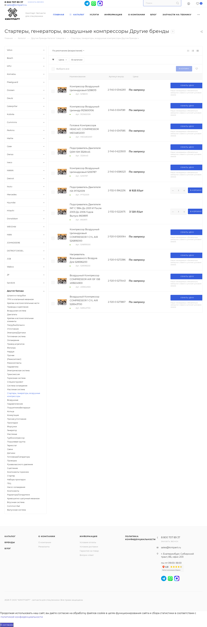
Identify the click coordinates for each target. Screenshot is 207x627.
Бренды (10, 542)
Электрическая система (18, 370)
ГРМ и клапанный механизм (20, 299)
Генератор (12, 430)
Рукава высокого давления (20, 464)
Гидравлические (15, 404)
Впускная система (15, 502)
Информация (88, 536)
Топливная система (16, 336)
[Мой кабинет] (188, 4)
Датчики (11, 453)
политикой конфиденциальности (22, 616)
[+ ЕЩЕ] (198, 14)
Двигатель (12, 314)
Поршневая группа (16, 442)
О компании (46, 536)
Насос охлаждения (16, 487)
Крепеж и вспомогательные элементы (20, 319)
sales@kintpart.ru (17, 4)
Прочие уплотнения (16, 419)
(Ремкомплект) (14, 359)
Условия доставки (89, 546)
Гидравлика (12, 367)
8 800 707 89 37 (14, 2)
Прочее (10, 355)
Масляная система (16, 389)
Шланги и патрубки (16, 295)
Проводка (12, 460)
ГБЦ (9, 483)
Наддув (10, 351)
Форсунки (12, 426)
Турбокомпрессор (16, 438)
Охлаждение (13, 340)
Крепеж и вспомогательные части (23, 303)
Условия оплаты (88, 542)
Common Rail (13, 506)
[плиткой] (188, 50)
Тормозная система (16, 378)
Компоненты (13, 491)
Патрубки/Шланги (16, 325)
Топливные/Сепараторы (18, 457)
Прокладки (12, 423)
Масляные (12, 434)
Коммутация (13, 415)
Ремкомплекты (14, 363)
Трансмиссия (13, 374)
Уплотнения (13, 329)
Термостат (12, 445)
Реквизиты (44, 546)
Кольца (10, 411)
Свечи (10, 449)
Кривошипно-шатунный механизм (23, 498)
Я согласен (6, 624)
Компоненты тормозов (18, 472)
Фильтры (11, 348)
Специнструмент (15, 382)
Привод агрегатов (15, 344)
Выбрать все (62, 69)
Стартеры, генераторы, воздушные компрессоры (23, 394)
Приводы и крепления (17, 307)
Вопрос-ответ (87, 555)
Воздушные (12, 400)
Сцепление (12, 468)
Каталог (10, 536)
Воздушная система (16, 311)
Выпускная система (16, 510)
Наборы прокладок (16, 479)
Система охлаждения (17, 386)
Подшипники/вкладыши (18, 407)
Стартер (11, 476)
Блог (8, 548)
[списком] (193, 50)
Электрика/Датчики (16, 333)
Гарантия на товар (89, 551)
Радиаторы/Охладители (18, 495)
